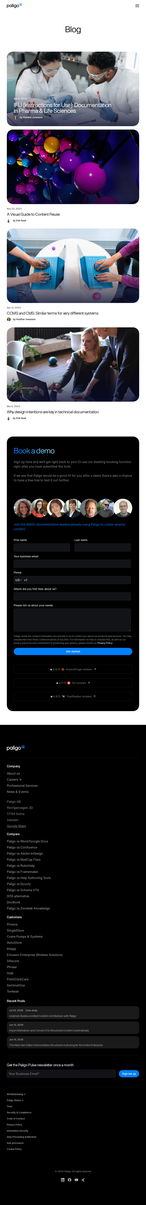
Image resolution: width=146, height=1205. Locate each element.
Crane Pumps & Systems (25, 936)
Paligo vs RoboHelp (21, 865)
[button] (137, 5)
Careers (13, 779)
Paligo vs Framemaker (22, 871)
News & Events (18, 791)
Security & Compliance (19, 1112)
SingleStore (15, 930)
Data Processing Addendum (21, 1137)
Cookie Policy (14, 1149)
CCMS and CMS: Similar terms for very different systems (52, 313)
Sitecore (13, 961)
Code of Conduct (16, 1118)
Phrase (12, 967)
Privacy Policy (105, 643)
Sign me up (129, 1074)
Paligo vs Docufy (19, 884)
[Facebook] (69, 1180)
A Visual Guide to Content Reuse (33, 214)
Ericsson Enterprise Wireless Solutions (35, 955)
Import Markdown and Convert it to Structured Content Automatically (49, 1030)
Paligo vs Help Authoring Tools (29, 878)
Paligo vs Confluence (22, 847)
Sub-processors (15, 1143)
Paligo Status (14, 1100)
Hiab (10, 973)
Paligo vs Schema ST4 (23, 890)
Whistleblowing (15, 1094)
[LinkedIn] (62, 1180)
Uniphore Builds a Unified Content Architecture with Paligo (42, 1016)
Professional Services (22, 785)
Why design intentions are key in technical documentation (53, 412)
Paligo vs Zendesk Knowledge (28, 908)
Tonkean (13, 991)
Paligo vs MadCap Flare (23, 859)
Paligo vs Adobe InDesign (25, 853)
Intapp (11, 948)
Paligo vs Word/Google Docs (27, 841)
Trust (9, 1106)
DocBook (13, 902)
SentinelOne (16, 985)
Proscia (12, 924)
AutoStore (14, 942)
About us (13, 773)
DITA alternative (18, 896)
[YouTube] (76, 1180)
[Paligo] (14, 5)
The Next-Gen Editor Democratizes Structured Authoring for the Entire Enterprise (56, 1045)
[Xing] (83, 1180)
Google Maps (16, 826)
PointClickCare (18, 979)
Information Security (17, 1130)
